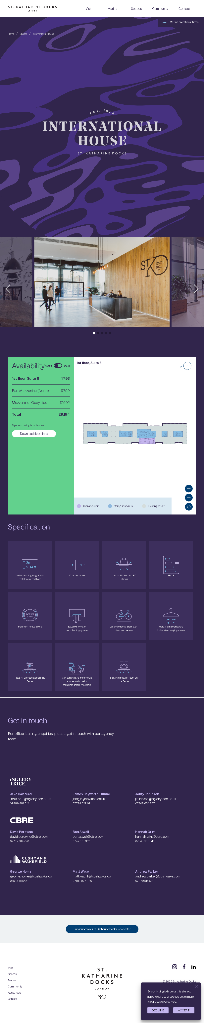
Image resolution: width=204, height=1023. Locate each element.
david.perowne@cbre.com (29, 836)
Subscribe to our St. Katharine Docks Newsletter (102, 929)
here (173, 1001)
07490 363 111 (81, 841)
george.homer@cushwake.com (32, 876)
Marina (112, 8)
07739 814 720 (19, 841)
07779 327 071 (82, 803)
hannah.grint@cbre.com (152, 836)
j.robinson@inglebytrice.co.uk (155, 799)
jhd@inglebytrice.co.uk (89, 799)
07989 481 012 (19, 803)
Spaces (136, 8)
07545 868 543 (145, 841)
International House (43, 33)
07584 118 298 (19, 880)
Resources (14, 992)
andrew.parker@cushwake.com (157, 876)
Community (160, 8)
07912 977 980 (82, 880)
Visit (88, 8)
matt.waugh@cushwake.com (93, 876)
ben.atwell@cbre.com (88, 836)
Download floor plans (34, 434)
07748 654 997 (145, 803)
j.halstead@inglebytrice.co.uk (30, 799)
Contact (184, 8)
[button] (8, 289)
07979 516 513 (144, 880)
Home (11, 33)
